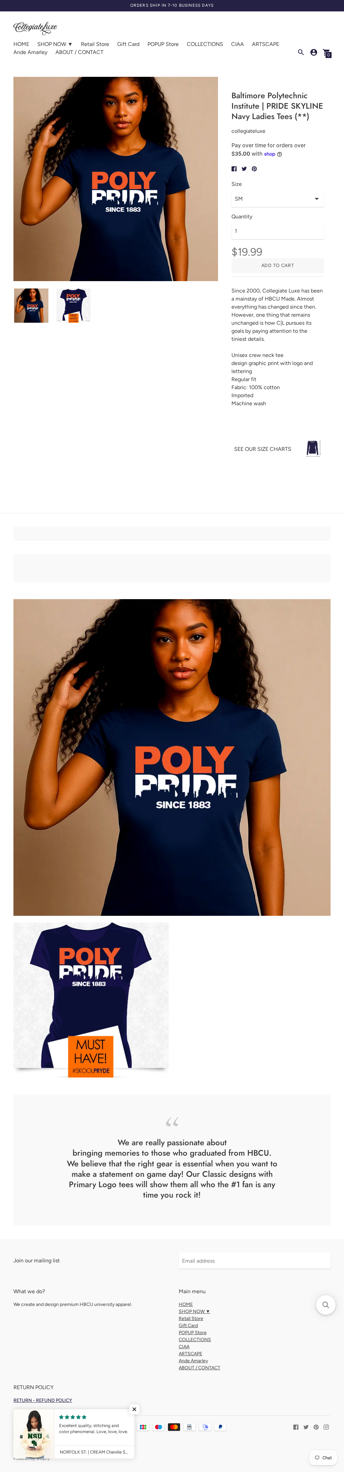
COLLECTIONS (205, 44)
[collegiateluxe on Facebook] (296, 1426)
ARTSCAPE (265, 44)
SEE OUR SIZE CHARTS (262, 449)
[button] (134, 1409)
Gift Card (128, 44)
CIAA (237, 44)
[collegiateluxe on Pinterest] (316, 1426)
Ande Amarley (30, 52)
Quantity (241, 217)
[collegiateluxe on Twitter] (306, 1426)
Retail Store (95, 44)
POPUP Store (163, 44)
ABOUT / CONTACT (79, 52)
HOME (21, 44)
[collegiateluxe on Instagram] (326, 1426)
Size (236, 184)
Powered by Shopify (31, 1458)
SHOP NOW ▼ (55, 44)
